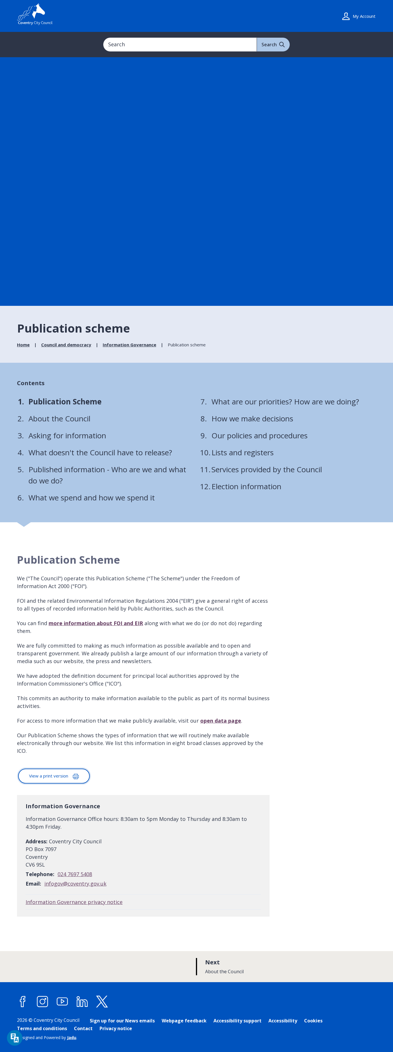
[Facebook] (23, 1002)
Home (23, 345)
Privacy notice (116, 1028)
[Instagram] (43, 1002)
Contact (83, 1028)
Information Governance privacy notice (74, 902)
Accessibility (282, 1021)
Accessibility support (237, 1021)
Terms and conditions (42, 1028)
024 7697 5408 (75, 874)
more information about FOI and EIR (96, 623)
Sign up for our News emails (122, 1021)
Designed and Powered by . (47, 1037)
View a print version (49, 776)
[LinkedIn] (82, 1002)
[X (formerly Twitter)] (102, 1002)
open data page (220, 720)
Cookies (313, 1021)
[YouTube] (62, 1002)
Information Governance (129, 345)
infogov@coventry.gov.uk (75, 883)
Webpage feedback (184, 1021)
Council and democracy (66, 345)
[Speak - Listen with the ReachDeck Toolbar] (14, 1038)
